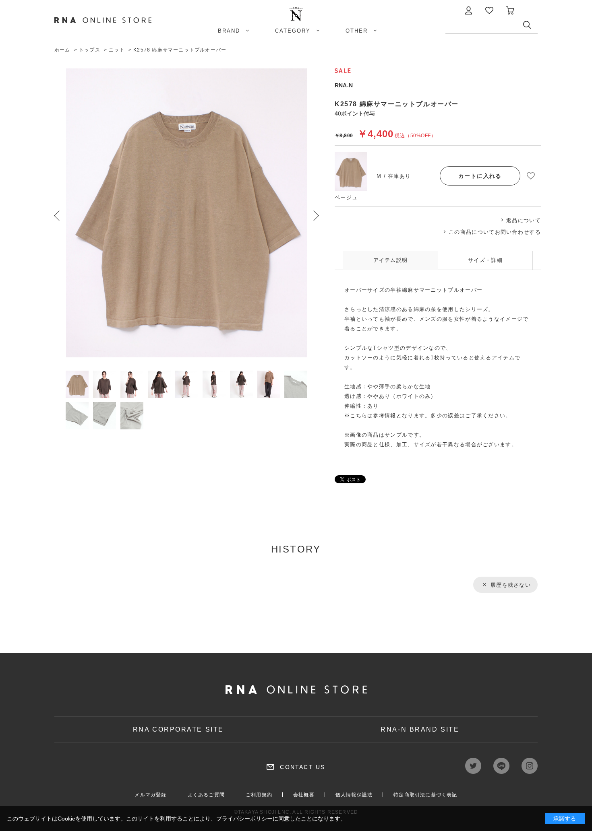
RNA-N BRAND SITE (420, 729)
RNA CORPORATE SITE (178, 729)
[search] (530, 27)
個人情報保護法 (354, 794)
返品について (523, 220)
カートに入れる (480, 176)
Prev (56, 215)
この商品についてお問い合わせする (495, 232)
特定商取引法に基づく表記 (425, 794)
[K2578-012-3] (77, 384)
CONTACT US (302, 767)
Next (316, 215)
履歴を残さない (511, 585)
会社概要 (304, 794)
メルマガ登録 (150, 794)
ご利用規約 (259, 794)
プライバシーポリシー (244, 818)
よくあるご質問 (206, 794)
